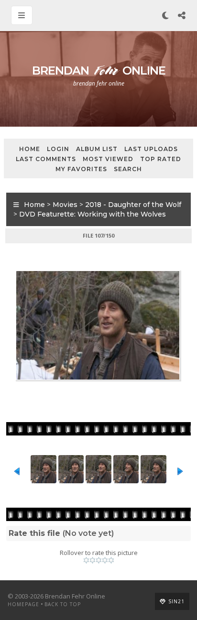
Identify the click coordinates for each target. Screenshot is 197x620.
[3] (99, 560)
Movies (65, 204)
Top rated (160, 159)
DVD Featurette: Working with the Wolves (92, 214)
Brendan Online (98, 70)
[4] (105, 560)
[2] (92, 560)
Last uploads (151, 148)
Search (128, 169)
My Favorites (81, 169)
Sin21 (176, 601)
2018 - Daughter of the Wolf (133, 204)
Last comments (46, 159)
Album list (97, 148)
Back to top (62, 604)
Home (29, 148)
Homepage (23, 604)
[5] (111, 560)
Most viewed (108, 159)
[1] (86, 560)
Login (58, 148)
